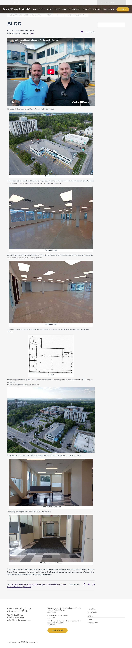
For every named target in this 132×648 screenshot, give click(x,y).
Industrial (91, 609)
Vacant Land (93, 622)
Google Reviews (109, 9)
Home (35, 9)
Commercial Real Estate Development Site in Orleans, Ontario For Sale (64, 609)
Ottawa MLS (27, 587)
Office (90, 615)
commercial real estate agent (36, 584)
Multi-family (92, 612)
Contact (123, 9)
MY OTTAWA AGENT (17, 9)
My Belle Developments (71, 9)
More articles (57, 630)
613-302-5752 (12, 617)
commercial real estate (18, 584)
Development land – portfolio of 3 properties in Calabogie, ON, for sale (64, 622)
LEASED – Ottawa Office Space (20, 30)
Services (42, 9)
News (32, 33)
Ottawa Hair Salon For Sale (57, 616)
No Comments (90, 32)
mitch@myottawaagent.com (19, 620)
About (49, 9)
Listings (57, 9)
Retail (90, 619)
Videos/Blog (86, 9)
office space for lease (53, 584)
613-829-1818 (12, 615)
